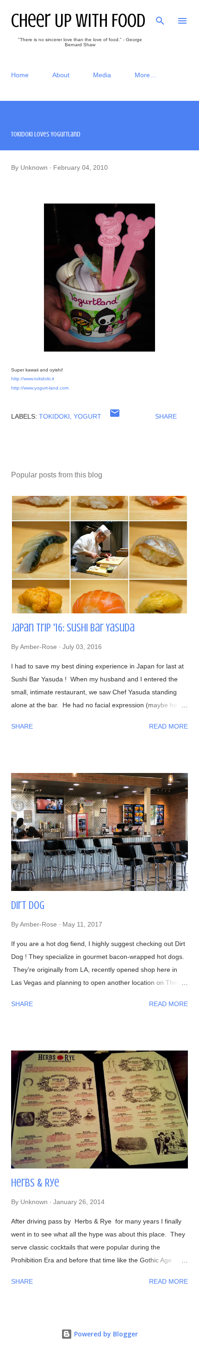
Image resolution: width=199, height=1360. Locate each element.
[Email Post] (114, 416)
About (60, 75)
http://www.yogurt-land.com (39, 387)
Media (102, 75)
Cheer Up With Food (78, 20)
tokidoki (54, 416)
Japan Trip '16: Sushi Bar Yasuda (73, 628)
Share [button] (166, 416)
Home (20, 75)
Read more (168, 726)
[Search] (160, 16)
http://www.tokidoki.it (32, 378)
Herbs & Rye (35, 1183)
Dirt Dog (27, 905)
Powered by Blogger (105, 1333)
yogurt (87, 416)
